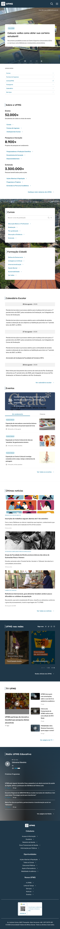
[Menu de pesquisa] (51, 4)
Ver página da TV (46, 740)
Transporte (9, 84)
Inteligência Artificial (15, 261)
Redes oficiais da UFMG (43, 674)
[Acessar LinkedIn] (54, 626)
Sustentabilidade (14, 271)
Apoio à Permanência (29, 868)
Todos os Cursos (29, 862)
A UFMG (28, 882)
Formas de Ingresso (12, 77)
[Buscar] (49, 217)
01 (19, 61)
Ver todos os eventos (44, 472)
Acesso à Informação (29, 836)
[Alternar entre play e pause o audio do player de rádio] (7, 763)
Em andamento (17, 414)
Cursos (8, 73)
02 (25, 61)
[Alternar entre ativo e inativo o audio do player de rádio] (13, 768)
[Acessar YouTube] (51, 626)
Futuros (42, 414)
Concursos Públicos (28, 865)
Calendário (9, 88)
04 (37, 61)
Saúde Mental (12, 268)
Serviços (9, 92)
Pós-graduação (13, 231)
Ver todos (11, 275)
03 (31, 61)
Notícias (28, 891)
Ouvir (9, 788)
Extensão (11, 238)
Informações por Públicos (29, 848)
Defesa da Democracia (15, 257)
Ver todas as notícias (44, 611)
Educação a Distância (15, 234)
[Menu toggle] (57, 4)
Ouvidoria (29, 839)
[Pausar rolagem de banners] (41, 61)
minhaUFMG (10, 81)
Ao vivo (15, 760)
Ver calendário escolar (44, 382)
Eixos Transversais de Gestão (28, 845)
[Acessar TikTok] (48, 626)
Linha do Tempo (29, 885)
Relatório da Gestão (28, 842)
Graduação (11, 227)
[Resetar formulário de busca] (51, 217)
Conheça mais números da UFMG (40, 192)
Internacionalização (14, 264)
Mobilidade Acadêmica (28, 871)
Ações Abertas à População (29, 859)
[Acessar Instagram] (46, 626)
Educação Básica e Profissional (18, 224)
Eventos (28, 894)
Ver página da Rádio (44, 814)
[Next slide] (53, 667)
